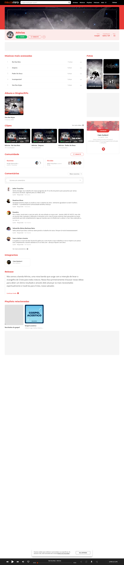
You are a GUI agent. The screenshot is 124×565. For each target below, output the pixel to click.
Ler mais (15, 220)
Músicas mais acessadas (18, 56)
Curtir (14, 194)
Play (12, 561)
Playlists (89, 2)
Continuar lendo (11, 293)
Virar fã (36, 37)
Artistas (75, 2)
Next (17, 561)
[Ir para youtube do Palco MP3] (103, 149)
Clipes (8, 125)
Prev (7, 561)
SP (109, 36)
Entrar (114, 2)
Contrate (103, 130)
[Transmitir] (102, 561)
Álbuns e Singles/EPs (16, 93)
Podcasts (96, 2)
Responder (20, 194)
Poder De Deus (17, 73)
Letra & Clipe (113, 562)
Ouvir (22, 37)
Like (28, 561)
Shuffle (81, 561)
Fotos (90, 56)
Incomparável (17, 79)
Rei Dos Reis (16, 62)
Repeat (86, 561)
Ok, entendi (83, 553)
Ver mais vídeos (76, 125)
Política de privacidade (63, 553)
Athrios (20, 32)
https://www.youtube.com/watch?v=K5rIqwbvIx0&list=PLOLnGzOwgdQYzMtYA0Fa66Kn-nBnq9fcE (103, 141)
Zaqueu (14, 68)
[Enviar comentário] (80, 180)
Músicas (82, 2)
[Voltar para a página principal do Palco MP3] (12, 2)
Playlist (96, 561)
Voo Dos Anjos (17, 85)
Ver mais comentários (19, 249)
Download (91, 561)
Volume (23, 561)
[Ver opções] (44, 36)
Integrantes (11, 255)
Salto (104, 36)
